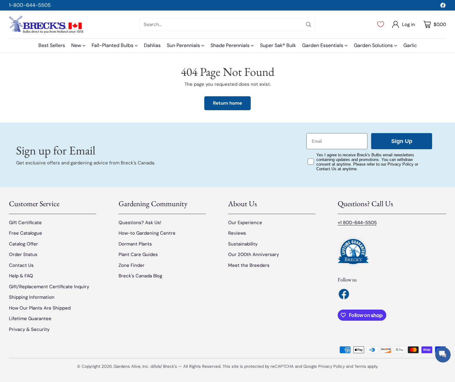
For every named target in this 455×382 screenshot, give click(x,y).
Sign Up (401, 141)
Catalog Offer (23, 244)
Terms (360, 366)
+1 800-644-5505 (357, 222)
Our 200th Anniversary (253, 254)
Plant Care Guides (138, 254)
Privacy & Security (29, 329)
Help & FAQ (21, 276)
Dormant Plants (135, 244)
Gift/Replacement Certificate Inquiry (49, 287)
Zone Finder (132, 265)
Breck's (170, 366)
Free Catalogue (25, 233)
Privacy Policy (331, 366)
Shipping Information (31, 297)
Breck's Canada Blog (140, 276)
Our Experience (245, 222)
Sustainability (243, 244)
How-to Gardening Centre (147, 233)
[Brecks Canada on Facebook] (443, 6)
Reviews (237, 233)
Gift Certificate (25, 222)
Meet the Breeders (249, 265)
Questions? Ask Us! (140, 222)
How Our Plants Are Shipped (40, 308)
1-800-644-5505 (30, 5)
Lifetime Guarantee (30, 318)
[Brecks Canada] (46, 24)
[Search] (308, 24)
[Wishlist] (380, 24)
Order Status (23, 254)
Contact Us (21, 265)
